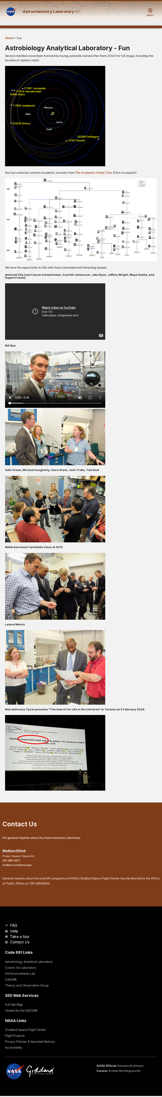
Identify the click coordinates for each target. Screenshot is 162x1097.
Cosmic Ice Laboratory (20, 967)
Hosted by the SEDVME (21, 1010)
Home (9, 38)
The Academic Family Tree (93, 172)
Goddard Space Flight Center (25, 1030)
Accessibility (13, 1047)
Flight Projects (15, 1035)
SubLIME (11, 979)
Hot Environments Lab (20, 973)
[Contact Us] (7, 942)
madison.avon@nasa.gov (17, 865)
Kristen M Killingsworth (124, 1070)
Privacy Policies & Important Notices (30, 1041)
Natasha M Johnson (130, 1065)
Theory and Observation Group (27, 985)
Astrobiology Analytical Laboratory (29, 961)
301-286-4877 (11, 860)
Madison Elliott (14, 851)
